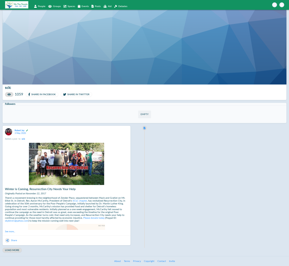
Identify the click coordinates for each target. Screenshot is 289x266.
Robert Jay (20, 130)
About (117, 261)
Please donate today (94, 218)
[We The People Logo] (16, 4)
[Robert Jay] (8, 131)
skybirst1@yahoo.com (16, 221)
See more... (10, 232)
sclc (23, 139)
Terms (127, 261)
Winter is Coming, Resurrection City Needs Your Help (40, 189)
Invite (172, 261)
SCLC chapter (80, 201)
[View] (9, 94)
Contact (161, 261)
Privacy (137, 261)
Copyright (149, 261)
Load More (12, 250)
